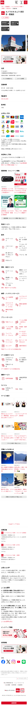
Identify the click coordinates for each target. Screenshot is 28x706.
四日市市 (8, 8)
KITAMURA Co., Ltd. (11, 695)
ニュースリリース (19, 682)
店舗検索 (16, 1)
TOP (2, 6)
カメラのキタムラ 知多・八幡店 (12, 555)
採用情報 (14, 685)
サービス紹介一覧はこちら (14, 443)
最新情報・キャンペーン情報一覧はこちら (14, 218)
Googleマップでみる (14, 524)
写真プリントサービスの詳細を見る (11, 349)
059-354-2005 (4, 99)
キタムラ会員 (21, 1)
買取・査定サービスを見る (8, 287)
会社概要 (8, 685)
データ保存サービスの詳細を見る (10, 369)
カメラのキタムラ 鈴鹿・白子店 (12, 545)
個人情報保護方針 (8, 682)
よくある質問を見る (6, 621)
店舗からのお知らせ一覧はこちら (14, 496)
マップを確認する (7, 78)
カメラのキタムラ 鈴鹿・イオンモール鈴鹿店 (15, 532)
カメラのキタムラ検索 (16, 6)
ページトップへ (23, 678)
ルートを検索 (20, 78)
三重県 (3, 8)
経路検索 (14, 703)
